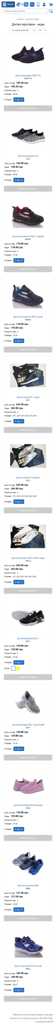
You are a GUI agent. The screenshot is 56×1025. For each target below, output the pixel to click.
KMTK (50, 1022)
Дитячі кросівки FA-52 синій (28, 966)
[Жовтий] (18, 668)
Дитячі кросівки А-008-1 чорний (28, 236)
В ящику (7, 100)
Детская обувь (33, 19)
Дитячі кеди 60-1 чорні (28, 397)
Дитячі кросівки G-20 (28, 156)
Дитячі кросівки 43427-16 (28, 75)
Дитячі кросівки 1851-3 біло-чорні (28, 558)
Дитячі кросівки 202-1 (28, 638)
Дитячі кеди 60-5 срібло (28, 477)
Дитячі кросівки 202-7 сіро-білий (28, 725)
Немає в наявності (28, 108)
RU (32, 4)
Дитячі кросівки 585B (28, 885)
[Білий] (13, 668)
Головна (20, 19)
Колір (6, 668)
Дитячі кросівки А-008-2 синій (28, 317)
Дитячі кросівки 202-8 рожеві (28, 805)
